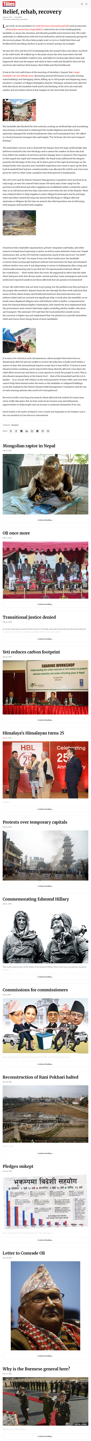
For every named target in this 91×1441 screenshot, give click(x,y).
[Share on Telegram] (37, 431)
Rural (11, 29)
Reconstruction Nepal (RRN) (28, 29)
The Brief (18, 17)
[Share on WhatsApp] (32, 431)
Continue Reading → (46, 520)
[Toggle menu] (86, 4)
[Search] (82, 4)
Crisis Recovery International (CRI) (52, 26)
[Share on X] (11, 431)
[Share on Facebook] (16, 431)
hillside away (27, 75)
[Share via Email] (48, 431)
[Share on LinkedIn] (27, 431)
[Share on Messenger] (21, 431)
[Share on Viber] (43, 431)
